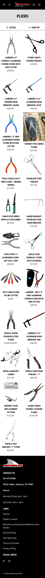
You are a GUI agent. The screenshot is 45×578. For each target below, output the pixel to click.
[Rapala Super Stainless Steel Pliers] (11, 320)
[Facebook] (3, 561)
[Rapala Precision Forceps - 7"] (34, 358)
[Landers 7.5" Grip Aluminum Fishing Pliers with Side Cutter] (11, 123)
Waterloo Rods (16, 573)
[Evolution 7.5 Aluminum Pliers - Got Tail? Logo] (11, 241)
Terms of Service (11, 543)
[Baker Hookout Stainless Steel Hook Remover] (34, 203)
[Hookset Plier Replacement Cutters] (11, 392)
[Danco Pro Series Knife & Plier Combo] (11, 203)
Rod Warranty (9, 537)
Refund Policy (9, 532)
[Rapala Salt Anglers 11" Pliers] (11, 430)
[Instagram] (9, 561)
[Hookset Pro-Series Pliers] (34, 126)
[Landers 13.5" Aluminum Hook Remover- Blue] (34, 85)
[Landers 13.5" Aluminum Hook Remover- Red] (34, 320)
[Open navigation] (5, 4)
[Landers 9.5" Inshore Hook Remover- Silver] (11, 85)
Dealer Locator (10, 519)
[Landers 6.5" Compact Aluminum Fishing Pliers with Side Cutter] (11, 44)
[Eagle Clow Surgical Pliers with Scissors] (34, 241)
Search (6, 513)
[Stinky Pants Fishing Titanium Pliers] (34, 392)
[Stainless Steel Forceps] (34, 165)
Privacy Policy (9, 548)
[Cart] (39, 4)
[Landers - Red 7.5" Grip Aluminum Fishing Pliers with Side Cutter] (34, 279)
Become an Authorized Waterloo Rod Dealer (21, 526)
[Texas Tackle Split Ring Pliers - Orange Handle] (11, 165)
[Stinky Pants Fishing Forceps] (34, 44)
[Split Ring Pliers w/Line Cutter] (11, 279)
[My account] (33, 4)
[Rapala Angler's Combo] (11, 358)
